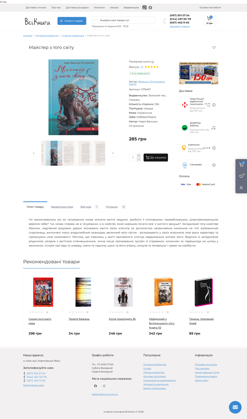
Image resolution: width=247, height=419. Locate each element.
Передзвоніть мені (33, 385)
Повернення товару (206, 376)
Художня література (47, 35)
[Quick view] (58, 277)
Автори (114, 7)
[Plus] (139, 156)
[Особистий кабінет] (241, 187)
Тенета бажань (79, 319)
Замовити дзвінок (180, 26)
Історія (147, 368)
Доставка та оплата (206, 364)
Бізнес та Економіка (154, 388)
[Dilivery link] (213, 104)
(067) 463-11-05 (179, 22)
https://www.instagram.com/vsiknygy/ (104, 386)
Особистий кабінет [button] (210, 7)
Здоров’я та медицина (156, 384)
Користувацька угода (207, 372)
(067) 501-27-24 (179, 15)
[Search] (96, 20)
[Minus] (139, 160)
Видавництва (131, 7)
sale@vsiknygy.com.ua (105, 394)
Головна (27, 35)
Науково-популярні (154, 376)
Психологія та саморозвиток (159, 380)
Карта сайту (201, 380)
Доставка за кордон (77, 7)
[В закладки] (214, 47)
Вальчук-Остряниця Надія (147, 83)
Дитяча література (153, 372)
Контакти (99, 7)
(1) (142, 67)
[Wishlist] (58, 284)
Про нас (56, 7)
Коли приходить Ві (122, 319)
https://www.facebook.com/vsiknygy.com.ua (95, 386)
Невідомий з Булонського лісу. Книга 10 (162, 323)
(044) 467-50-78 (180, 19)
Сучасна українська (73, 35)
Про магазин (202, 368)
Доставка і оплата (36, 7)
